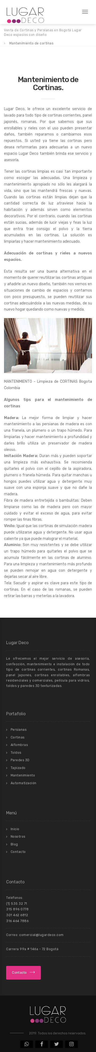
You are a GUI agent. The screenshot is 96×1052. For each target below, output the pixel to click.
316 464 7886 (17, 921)
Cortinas (18, 737)
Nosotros (18, 836)
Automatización (24, 783)
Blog (14, 844)
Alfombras (19, 745)
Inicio (15, 829)
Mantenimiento (23, 775)
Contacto (18, 852)
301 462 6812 (17, 915)
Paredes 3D (20, 760)
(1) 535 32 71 (16, 904)
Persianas (19, 730)
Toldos (16, 753)
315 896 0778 (17, 909)
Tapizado (18, 768)
